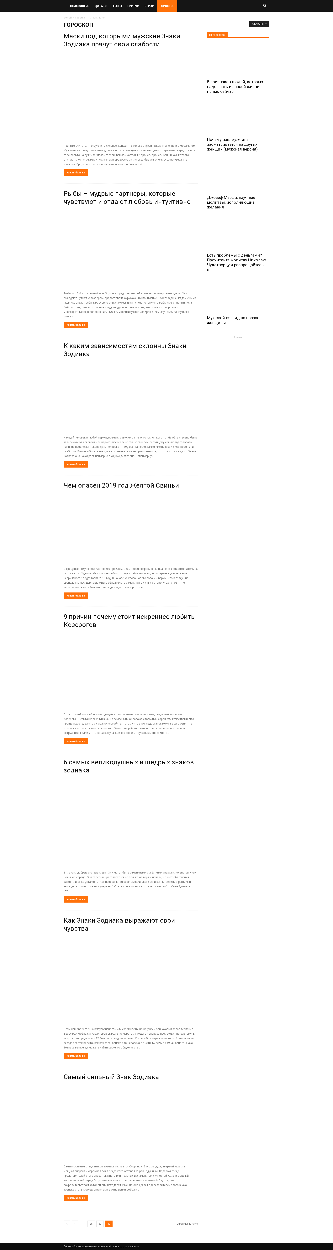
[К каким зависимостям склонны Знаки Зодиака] (131, 397)
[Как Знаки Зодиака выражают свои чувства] (131, 980)
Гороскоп (167, 6)
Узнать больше (75, 172)
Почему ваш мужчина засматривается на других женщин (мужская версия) (232, 144)
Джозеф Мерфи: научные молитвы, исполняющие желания (231, 202)
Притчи (133, 6)
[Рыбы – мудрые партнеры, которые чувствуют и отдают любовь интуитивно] (131, 249)
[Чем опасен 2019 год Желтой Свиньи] (131, 529)
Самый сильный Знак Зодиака (111, 1077)
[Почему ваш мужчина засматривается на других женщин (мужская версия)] (238, 117)
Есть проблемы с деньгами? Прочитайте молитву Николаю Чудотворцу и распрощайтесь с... (236, 262)
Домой (68, 17)
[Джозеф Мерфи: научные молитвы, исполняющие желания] (238, 175)
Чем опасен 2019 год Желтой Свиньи (121, 485)
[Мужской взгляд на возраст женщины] (238, 296)
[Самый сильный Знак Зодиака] (131, 1123)
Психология (79, 6)
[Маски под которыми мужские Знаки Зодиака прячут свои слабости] (131, 96)
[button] (264, 6)
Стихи (149, 6)
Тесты (117, 6)
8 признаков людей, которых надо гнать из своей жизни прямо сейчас (235, 86)
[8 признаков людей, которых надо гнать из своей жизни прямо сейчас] (238, 60)
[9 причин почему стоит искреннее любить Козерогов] (131, 671)
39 (100, 1223)
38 (91, 1223)
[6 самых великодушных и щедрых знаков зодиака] (131, 823)
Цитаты (101, 6)
